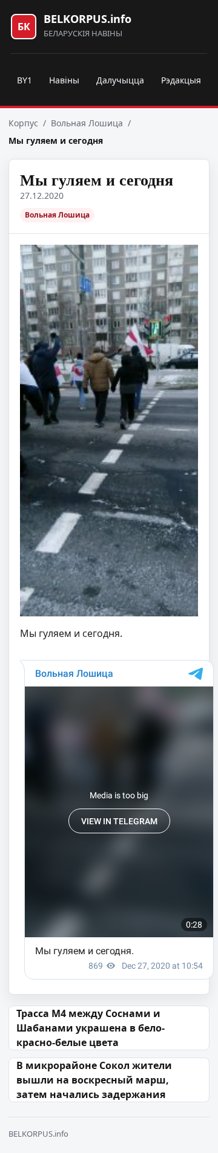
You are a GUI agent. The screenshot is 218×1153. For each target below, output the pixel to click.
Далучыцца (120, 80)
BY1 (24, 80)
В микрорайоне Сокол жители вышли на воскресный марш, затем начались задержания (94, 1080)
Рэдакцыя (181, 80)
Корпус (23, 123)
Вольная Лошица (87, 123)
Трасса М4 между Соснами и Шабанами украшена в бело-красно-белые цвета (90, 1028)
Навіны (64, 80)
